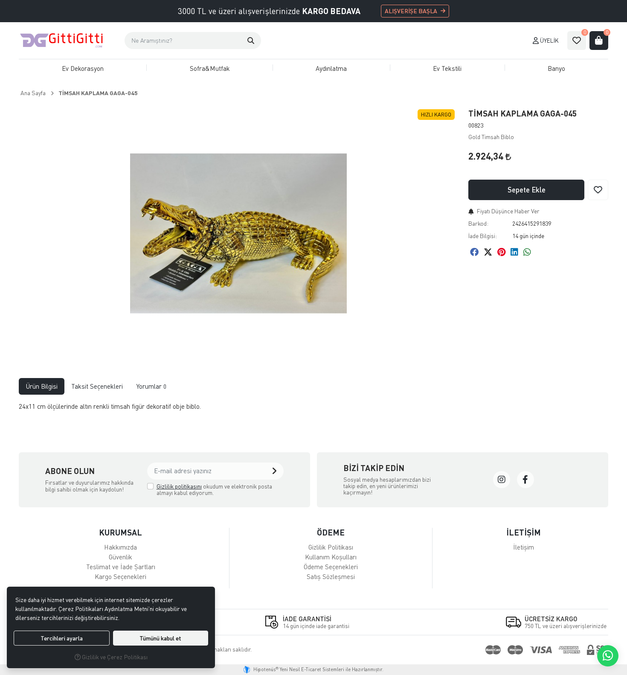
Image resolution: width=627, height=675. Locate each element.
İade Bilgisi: (482, 235)
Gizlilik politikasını (179, 486)
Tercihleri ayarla (62, 638)
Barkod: (478, 223)
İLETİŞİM (523, 532)
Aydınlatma (331, 68)
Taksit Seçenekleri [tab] (97, 386)
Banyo (556, 68)
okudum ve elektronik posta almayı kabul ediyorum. (214, 489)
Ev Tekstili (447, 68)
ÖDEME (331, 532)
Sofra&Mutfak (210, 68)
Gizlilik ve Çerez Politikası (114, 656)
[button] (251, 40)
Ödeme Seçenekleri (331, 566)
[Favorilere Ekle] (598, 190)
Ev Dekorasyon (83, 68)
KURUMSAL (120, 532)
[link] (501, 479)
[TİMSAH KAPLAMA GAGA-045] (238, 233)
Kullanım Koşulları (331, 557)
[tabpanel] (313, 410)
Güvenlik (120, 557)
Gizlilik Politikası (330, 547)
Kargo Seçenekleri (120, 576)
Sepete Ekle (527, 189)
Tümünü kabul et (160, 638)
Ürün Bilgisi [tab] (42, 386)
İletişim (523, 547)
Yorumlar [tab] (151, 386)
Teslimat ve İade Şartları (120, 566)
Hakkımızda (120, 547)
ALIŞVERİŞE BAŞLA (411, 11)
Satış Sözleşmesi (331, 576)
